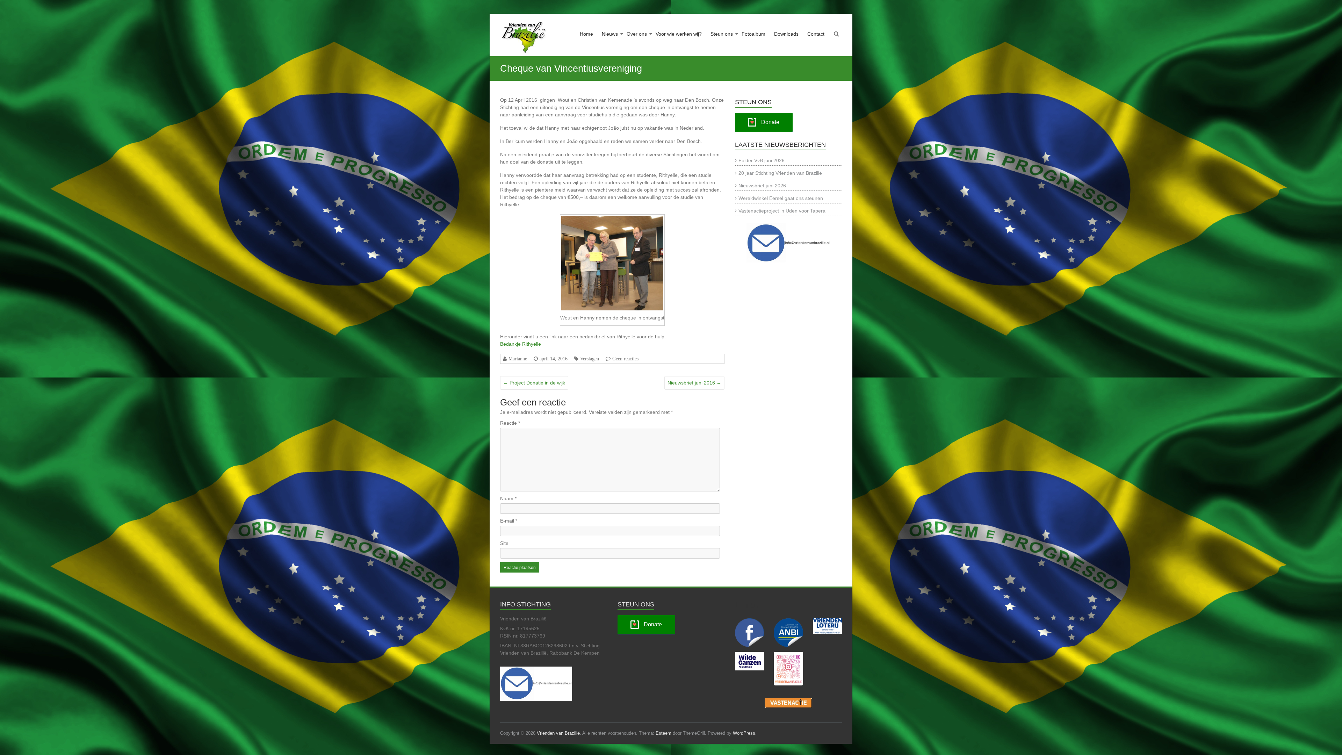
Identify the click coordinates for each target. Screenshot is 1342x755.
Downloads (786, 34)
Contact (815, 34)
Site (504, 543)
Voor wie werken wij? (679, 34)
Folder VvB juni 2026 (761, 160)
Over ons (637, 34)
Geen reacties (625, 358)
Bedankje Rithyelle (520, 344)
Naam (508, 498)
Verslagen (589, 358)
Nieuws (610, 34)
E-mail (508, 521)
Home (586, 34)
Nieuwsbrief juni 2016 (694, 383)
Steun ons (721, 34)
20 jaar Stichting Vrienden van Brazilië (780, 173)
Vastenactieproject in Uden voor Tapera (781, 211)
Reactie (510, 423)
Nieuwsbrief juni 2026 (762, 185)
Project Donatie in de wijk (534, 383)
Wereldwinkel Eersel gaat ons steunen (780, 198)
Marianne (517, 358)
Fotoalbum (753, 34)
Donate (770, 122)
